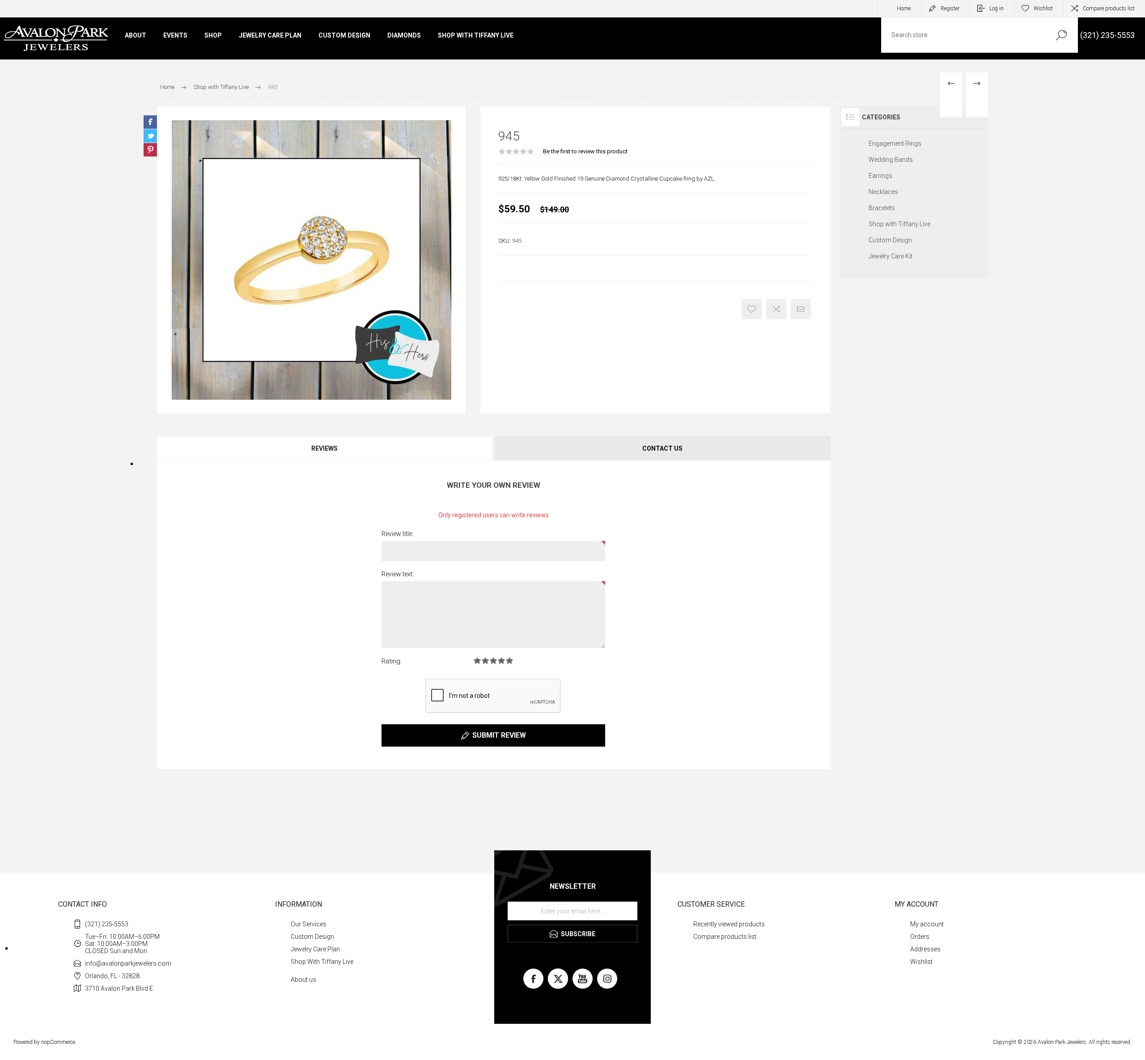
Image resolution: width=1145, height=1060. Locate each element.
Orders (919, 936)
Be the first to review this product (585, 151)
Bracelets (882, 207)
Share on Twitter (150, 136)
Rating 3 (493, 660)
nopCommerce (58, 1042)
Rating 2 (485, 660)
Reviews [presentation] (324, 448)
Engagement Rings (895, 143)
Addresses (925, 949)
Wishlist (921, 961)
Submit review (499, 735)
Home (904, 8)
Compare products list (1109, 8)
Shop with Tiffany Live (899, 224)
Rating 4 (501, 660)
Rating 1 (477, 660)
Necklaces (883, 191)
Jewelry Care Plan (315, 949)
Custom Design (890, 240)
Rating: (392, 661)
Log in (996, 8)
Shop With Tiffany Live (322, 961)
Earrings (880, 175)
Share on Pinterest (150, 149)
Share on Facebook (150, 122)
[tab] (325, 448)
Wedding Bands (891, 159)
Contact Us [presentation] (662, 448)
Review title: (397, 533)
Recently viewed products (729, 924)
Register (950, 8)
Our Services (309, 924)
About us (303, 979)
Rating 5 (509, 660)
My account (927, 924)
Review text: (398, 574)
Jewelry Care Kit (890, 256)
